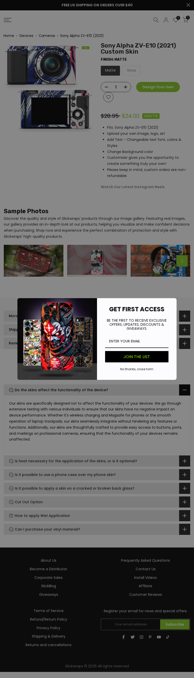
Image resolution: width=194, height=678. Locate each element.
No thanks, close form (136, 369)
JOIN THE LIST (137, 357)
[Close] (170, 304)
